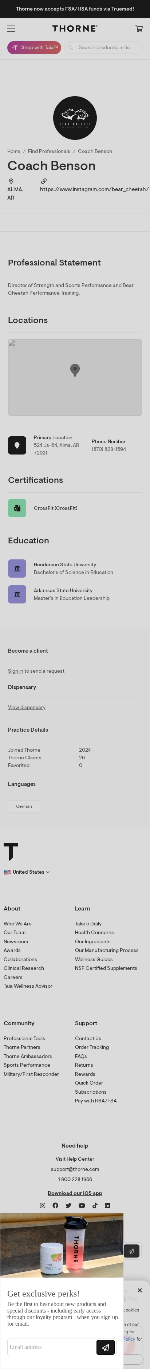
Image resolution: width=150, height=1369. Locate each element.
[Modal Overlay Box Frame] (62, 1290)
